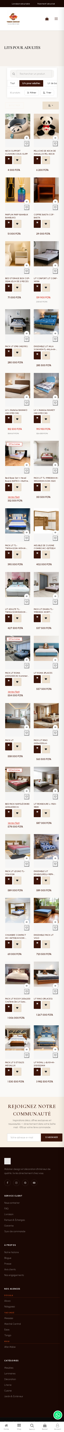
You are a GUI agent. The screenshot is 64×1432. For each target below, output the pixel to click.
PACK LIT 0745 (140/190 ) (16, 346)
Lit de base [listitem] (53, 83)
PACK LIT (9, 740)
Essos (6, 1329)
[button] (50, 105)
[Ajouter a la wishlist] (26, 143)
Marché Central (12, 1324)
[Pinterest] (25, 1183)
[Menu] (56, 18)
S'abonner (51, 1137)
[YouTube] (34, 1183)
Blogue (7, 1258)
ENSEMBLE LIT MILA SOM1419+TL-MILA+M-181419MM (45, 349)
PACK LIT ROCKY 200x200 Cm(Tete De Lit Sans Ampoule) (17, 1001)
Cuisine (8, 1390)
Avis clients (10, 1269)
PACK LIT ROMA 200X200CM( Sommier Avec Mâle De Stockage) (17, 676)
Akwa (7, 1301)
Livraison (8, 1214)
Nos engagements (14, 1275)
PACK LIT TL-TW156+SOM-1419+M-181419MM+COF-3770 (15, 548)
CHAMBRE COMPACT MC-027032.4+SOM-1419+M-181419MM (15, 938)
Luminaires (9, 1373)
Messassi (8, 1318)
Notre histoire (11, 1252)
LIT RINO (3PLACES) (43, 998)
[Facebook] (7, 1183)
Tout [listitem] (12, 83)
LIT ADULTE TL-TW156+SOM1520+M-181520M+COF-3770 (15, 612)
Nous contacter (12, 1203)
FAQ (6, 1208)
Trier (48, 92)
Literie (8, 1385)
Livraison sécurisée (13, 3)
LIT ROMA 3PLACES (43, 673)
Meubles (8, 1367)
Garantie (9, 1225)
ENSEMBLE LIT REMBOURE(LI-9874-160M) (44, 874)
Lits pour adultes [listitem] (31, 83)
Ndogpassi (9, 1306)
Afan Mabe (10, 1347)
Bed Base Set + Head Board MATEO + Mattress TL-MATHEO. (17, 481)
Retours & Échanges (14, 1220)
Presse (7, 1263)
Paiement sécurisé (38, 3)
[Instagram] (16, 1183)
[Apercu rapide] (26, 138)
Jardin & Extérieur (13, 1396)
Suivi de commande (14, 1231)
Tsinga (7, 1335)
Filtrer (33, 92)
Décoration (10, 1379)
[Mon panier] (46, 18)
